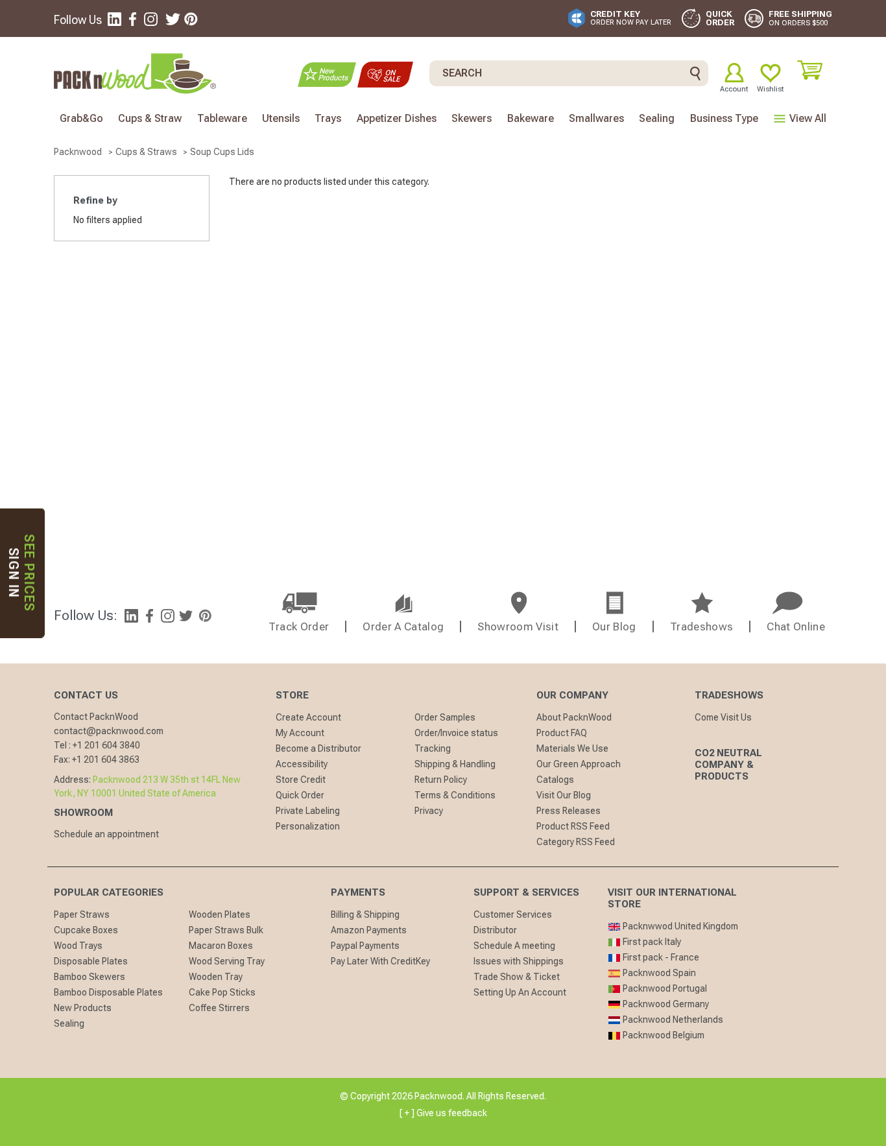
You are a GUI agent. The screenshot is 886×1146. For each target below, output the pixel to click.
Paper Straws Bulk (226, 930)
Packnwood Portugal (664, 988)
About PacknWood (574, 717)
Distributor (495, 930)
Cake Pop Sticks (222, 992)
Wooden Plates (219, 914)
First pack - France (660, 957)
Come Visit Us (723, 717)
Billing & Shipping (365, 914)
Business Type (724, 118)
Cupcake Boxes (86, 930)
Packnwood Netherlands (672, 1019)
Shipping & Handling (455, 764)
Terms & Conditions (455, 795)
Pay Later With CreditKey (380, 961)
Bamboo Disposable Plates (108, 992)
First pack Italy (651, 942)
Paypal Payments (365, 945)
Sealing (69, 1023)
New (327, 75)
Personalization (308, 826)
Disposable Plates (91, 961)
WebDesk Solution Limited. (471, 1128)
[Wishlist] (770, 72)
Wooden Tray (216, 977)
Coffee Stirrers (219, 1008)
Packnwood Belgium (662, 1035)
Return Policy (440, 779)
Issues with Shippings (518, 961)
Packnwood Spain (658, 973)
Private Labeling (308, 811)
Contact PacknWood (96, 716)
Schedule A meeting (514, 945)
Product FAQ (561, 733)
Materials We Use (572, 748)
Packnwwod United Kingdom (679, 926)
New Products (83, 1008)
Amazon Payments (369, 930)
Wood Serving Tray (227, 961)
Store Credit (301, 779)
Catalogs (555, 779)
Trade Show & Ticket (516, 977)
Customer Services (512, 914)
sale (385, 75)
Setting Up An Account (519, 992)
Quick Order (300, 795)
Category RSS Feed (575, 842)
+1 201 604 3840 (106, 745)
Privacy (428, 811)
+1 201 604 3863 (105, 759)
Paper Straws (82, 914)
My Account (300, 733)
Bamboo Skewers (89, 977)
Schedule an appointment (106, 834)
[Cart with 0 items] (814, 70)
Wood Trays (78, 945)
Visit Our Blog (563, 795)
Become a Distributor (318, 748)
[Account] (734, 72)
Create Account (308, 717)
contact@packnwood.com (108, 731)
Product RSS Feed (573, 826)
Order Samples (444, 717)
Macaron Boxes (221, 945)
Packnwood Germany (665, 1004)
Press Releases (568, 811)
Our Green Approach (578, 764)
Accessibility (302, 764)
